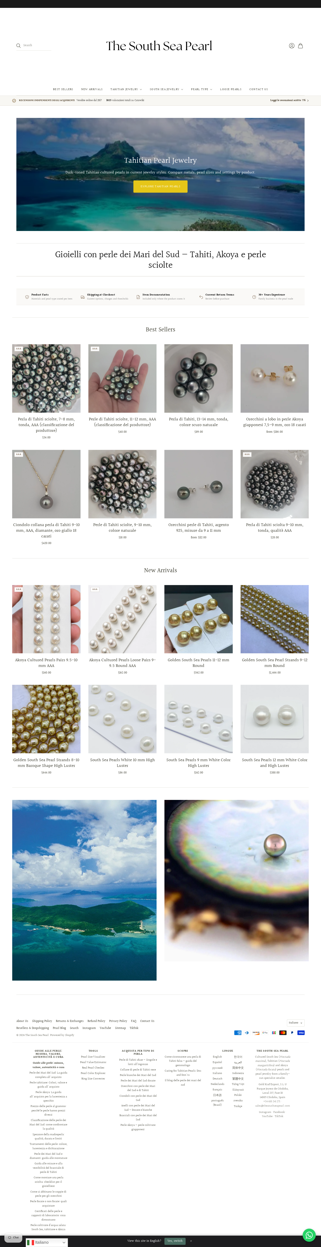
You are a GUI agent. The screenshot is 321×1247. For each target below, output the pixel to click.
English (217, 1057)
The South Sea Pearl (37, 1035)
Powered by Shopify (62, 1035)
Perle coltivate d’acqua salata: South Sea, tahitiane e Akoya (48, 1227)
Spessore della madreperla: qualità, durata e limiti (48, 1136)
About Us (22, 1021)
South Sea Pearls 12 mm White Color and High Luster (274, 763)
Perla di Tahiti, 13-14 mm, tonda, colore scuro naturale (198, 422)
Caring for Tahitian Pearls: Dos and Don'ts (183, 1073)
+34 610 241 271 (271, 1101)
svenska (238, 1100)
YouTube (105, 1028)
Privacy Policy (118, 1021)
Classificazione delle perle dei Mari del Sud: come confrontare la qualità (48, 1124)
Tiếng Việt (238, 1084)
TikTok (134, 1028)
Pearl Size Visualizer (93, 1057)
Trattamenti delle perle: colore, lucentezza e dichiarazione (48, 1146)
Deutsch (217, 1079)
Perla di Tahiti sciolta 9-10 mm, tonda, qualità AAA (274, 527)
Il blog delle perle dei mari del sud (183, 1082)
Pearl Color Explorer (93, 1073)
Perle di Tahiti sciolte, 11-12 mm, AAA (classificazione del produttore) (122, 422)
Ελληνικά (238, 1090)
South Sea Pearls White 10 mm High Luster (122, 763)
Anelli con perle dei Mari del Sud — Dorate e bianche (138, 1108)
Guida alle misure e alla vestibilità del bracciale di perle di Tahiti (48, 1167)
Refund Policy (96, 1021)
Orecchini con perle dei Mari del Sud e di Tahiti (138, 1088)
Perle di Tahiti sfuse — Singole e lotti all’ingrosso (138, 1062)
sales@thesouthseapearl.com (272, 1106)
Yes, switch (175, 1241)
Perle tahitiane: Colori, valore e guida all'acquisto (48, 1085)
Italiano (293, 1023)
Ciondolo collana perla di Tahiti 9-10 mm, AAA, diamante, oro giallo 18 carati (46, 530)
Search (74, 1028)
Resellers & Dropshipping (32, 1028)
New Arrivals (92, 89)
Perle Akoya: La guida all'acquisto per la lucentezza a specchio (48, 1096)
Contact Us (258, 89)
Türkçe (238, 1106)
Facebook (279, 1112)
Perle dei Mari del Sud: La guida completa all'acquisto (48, 1075)
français (217, 1090)
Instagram (89, 1028)
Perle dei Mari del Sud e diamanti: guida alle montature (48, 1156)
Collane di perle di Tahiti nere (138, 1070)
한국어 (238, 1057)
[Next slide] (300, 174)
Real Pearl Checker (93, 1068)
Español (217, 1062)
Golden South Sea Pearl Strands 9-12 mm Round (274, 663)
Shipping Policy (42, 1021)
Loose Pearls (231, 89)
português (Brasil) (217, 1102)
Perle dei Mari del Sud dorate (138, 1081)
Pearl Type (199, 89)
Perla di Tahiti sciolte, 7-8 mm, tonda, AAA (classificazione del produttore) (46, 425)
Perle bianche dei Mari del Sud (138, 1075)
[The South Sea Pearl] (160, 45)
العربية (238, 1062)
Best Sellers (63, 89)
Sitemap (120, 1028)
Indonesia (238, 1073)
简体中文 (238, 1068)
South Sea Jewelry (164, 89)
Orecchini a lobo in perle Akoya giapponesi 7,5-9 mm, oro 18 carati (274, 422)
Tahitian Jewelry (124, 89)
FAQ (133, 1021)
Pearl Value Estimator (93, 1062)
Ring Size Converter (93, 1079)
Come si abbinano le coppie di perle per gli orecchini (48, 1194)
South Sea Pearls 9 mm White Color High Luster (198, 763)
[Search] (18, 46)
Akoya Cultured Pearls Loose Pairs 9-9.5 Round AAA (122, 663)
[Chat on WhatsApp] (309, 1235)
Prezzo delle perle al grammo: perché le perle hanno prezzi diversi (48, 1110)
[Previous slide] (21, 174)
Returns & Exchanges (70, 1021)
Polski (238, 1095)
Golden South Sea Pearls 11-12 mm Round (198, 663)
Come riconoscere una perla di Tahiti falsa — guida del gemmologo (183, 1061)
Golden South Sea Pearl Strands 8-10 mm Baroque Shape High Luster (46, 763)
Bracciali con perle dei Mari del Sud (138, 1117)
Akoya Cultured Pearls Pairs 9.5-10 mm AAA (46, 663)
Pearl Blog (59, 1028)
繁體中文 (238, 1079)
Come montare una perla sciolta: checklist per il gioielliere (48, 1181)
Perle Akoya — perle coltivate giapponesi (138, 1127)
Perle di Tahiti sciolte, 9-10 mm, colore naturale (122, 527)
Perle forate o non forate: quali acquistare (48, 1203)
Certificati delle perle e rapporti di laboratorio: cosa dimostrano (48, 1215)
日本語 (217, 1095)
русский (217, 1068)
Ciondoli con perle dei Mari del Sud (138, 1098)
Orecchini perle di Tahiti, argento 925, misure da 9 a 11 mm (198, 527)
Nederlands (217, 1084)
